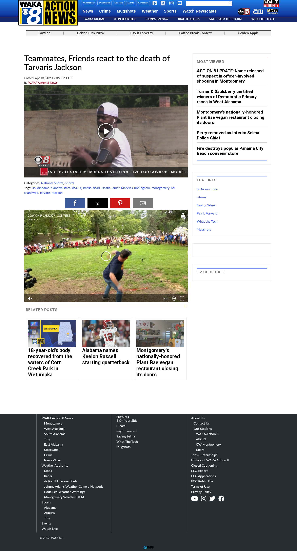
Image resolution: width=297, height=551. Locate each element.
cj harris (85, 188)
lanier (115, 188)
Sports (170, 11)
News (88, 11)
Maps (48, 470)
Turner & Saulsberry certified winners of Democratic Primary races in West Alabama (227, 96)
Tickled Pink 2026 (90, 33)
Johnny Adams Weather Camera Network (73, 486)
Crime (105, 11)
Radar (48, 476)
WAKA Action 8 (207, 434)
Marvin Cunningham (135, 188)
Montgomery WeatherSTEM (64, 497)
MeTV (200, 449)
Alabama (43, 188)
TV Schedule (104, 3)
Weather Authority (55, 465)
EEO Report (199, 470)
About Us (198, 418)
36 (34, 188)
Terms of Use (200, 486)
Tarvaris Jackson (51, 192)
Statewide (51, 449)
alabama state (61, 188)
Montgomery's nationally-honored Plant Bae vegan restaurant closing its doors (158, 362)
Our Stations (89, 3)
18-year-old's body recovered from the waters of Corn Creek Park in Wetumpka (50, 362)
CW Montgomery (208, 444)
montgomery (160, 188)
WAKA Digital (94, 19)
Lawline (44, 33)
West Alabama (54, 428)
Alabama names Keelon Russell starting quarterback (106, 356)
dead (96, 188)
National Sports (52, 183)
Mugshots (126, 11)
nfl (173, 188)
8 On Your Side (125, 19)
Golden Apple (248, 33)
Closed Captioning (204, 465)
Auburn (49, 513)
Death (105, 188)
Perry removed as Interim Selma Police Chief (228, 135)
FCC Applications (203, 476)
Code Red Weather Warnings (64, 492)
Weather (150, 11)
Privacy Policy (201, 492)
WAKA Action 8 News (43, 82)
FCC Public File (202, 481)
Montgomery (53, 423)
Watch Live (50, 528)
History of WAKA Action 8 (210, 460)
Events (131, 3)
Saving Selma (206, 205)
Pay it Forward (141, 33)
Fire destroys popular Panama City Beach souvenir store (230, 151)
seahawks (31, 192)
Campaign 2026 (157, 19)
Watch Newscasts (200, 11)
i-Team (201, 197)
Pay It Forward (207, 213)
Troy (47, 439)
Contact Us (143, 3)
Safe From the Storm (225, 19)
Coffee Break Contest (195, 33)
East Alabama (53, 444)
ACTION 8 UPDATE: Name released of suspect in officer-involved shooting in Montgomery (230, 76)
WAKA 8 (48, 12)
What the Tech (207, 221)
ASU (75, 188)
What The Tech (262, 19)
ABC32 (201, 439)
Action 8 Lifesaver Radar (61, 481)
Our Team (119, 3)
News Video (52, 460)
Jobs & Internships (204, 455)
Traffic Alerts (189, 19)
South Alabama (54, 434)
